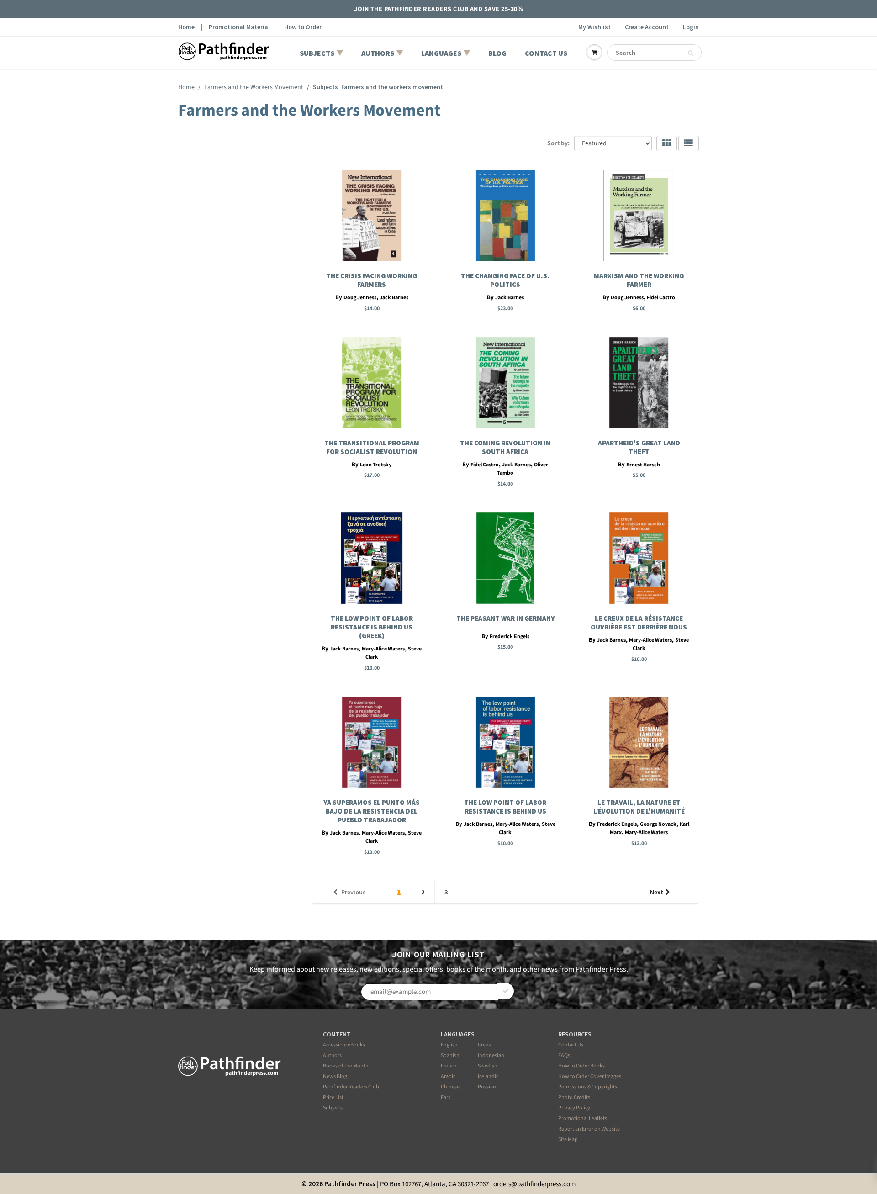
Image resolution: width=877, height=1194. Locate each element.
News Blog (335, 1076)
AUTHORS (377, 53)
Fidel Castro (661, 297)
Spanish (450, 1055)
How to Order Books (581, 1066)
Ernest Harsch (643, 465)
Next (656, 892)
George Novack (658, 824)
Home (186, 27)
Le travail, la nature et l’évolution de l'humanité (639, 806)
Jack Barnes (394, 297)
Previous (353, 892)
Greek (484, 1045)
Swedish (487, 1066)
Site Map (568, 1139)
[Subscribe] (505, 991)
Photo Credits (574, 1097)
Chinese (450, 1087)
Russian (487, 1087)
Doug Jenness (359, 297)
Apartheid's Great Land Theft (639, 447)
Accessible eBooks (344, 1045)
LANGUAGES (441, 53)
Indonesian (491, 1055)
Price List (333, 1097)
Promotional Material (239, 27)
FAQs (564, 1055)
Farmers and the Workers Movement (253, 87)
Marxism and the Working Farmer (639, 280)
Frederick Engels (509, 636)
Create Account (647, 27)
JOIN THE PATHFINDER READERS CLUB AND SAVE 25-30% (438, 9)
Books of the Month (346, 1066)
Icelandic (488, 1076)
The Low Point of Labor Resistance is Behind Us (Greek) (372, 627)
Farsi (446, 1097)
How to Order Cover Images (589, 1076)
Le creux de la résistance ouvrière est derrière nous (639, 622)
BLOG (497, 53)
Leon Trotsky (375, 465)
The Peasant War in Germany (505, 618)
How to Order (303, 27)
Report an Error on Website (589, 1129)
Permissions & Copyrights (587, 1087)
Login (691, 27)
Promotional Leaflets (582, 1118)
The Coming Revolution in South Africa (505, 447)
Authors (332, 1055)
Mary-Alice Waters (383, 649)
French (449, 1066)
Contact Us (570, 1045)
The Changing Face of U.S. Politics (505, 280)
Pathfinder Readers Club (351, 1087)
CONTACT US (546, 53)
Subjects (333, 1108)
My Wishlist (594, 27)
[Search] (690, 53)
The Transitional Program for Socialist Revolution (371, 447)
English (449, 1045)
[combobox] (654, 52)
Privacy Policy (574, 1108)
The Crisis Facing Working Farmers (371, 280)
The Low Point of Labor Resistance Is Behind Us (505, 806)
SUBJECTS (317, 53)
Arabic (448, 1076)
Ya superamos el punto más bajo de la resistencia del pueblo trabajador (371, 811)
